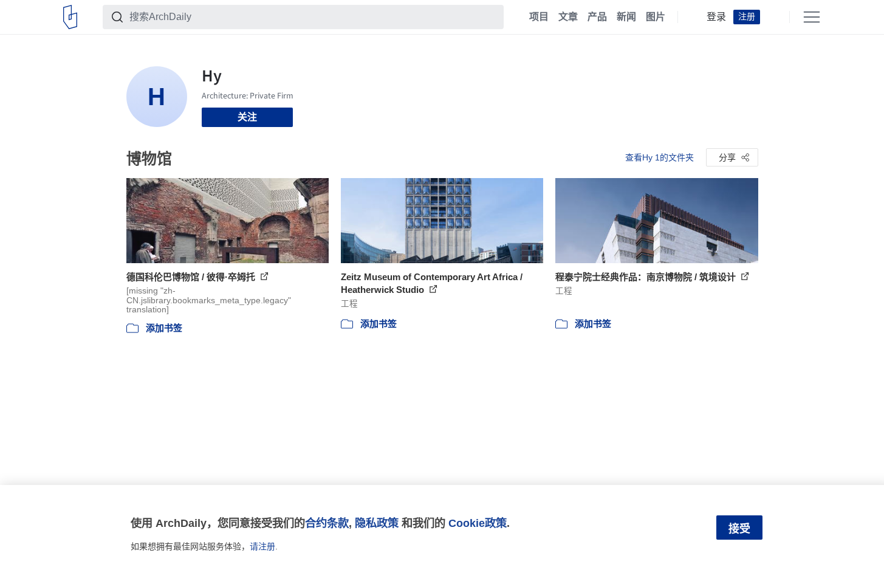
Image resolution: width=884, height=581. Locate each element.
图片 (655, 17)
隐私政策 (377, 523)
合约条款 (327, 523)
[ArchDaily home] (70, 17)
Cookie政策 (477, 523)
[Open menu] (811, 17)
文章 (568, 17)
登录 (716, 17)
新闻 (626, 17)
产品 (597, 17)
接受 (739, 529)
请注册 (262, 546)
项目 (539, 17)
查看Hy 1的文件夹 (659, 157)
